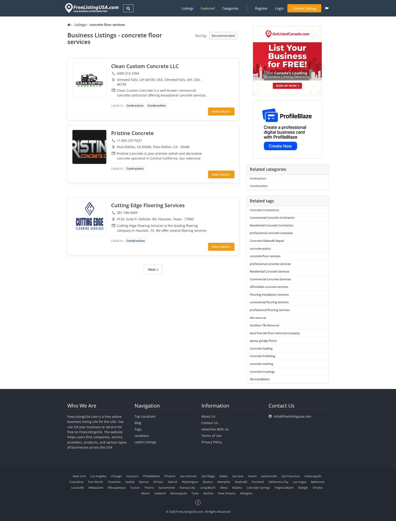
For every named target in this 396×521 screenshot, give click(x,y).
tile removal (258, 318)
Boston (208, 482)
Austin (252, 476)
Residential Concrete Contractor (271, 225)
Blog (138, 423)
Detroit (172, 482)
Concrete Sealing (261, 348)
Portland (258, 482)
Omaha (318, 487)
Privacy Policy (211, 442)
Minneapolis (178, 493)
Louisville (77, 487)
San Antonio (188, 476)
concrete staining (261, 364)
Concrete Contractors (264, 210)
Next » (153, 269)
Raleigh (303, 487)
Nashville (241, 482)
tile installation (260, 379)
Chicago (116, 476)
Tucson (135, 487)
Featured (208, 8)
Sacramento (167, 487)
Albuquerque (117, 487)
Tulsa (195, 493)
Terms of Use (211, 435)
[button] (326, 8)
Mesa (224, 487)
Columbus (76, 482)
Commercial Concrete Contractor (272, 217)
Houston (132, 476)
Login (279, 8)
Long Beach (208, 487)
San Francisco (290, 476)
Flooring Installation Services (269, 294)
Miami (145, 493)
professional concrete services (270, 264)
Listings (187, 8)
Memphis (223, 482)
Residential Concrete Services (269, 271)
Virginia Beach (284, 487)
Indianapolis (313, 476)
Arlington (246, 493)
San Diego (208, 476)
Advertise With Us (215, 429)
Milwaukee (95, 487)
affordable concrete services (269, 287)
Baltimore (317, 482)
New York (79, 476)
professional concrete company (271, 233)
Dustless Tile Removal (264, 325)
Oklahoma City (278, 482)
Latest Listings (145, 442)
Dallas (224, 476)
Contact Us (209, 423)
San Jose (237, 476)
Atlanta (237, 487)
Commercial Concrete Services (270, 279)
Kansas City (187, 487)
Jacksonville (269, 476)
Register (261, 8)
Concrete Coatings (262, 371)
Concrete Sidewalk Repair (267, 241)
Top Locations (145, 416)
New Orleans (226, 493)
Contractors (134, 105)
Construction (156, 105)
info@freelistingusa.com (292, 416)
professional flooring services (270, 310)
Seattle (130, 482)
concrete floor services (265, 256)
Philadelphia (151, 476)
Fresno (149, 487)
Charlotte (114, 482)
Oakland (160, 493)
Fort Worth (95, 482)
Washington (190, 482)
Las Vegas (299, 482)
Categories (230, 8)
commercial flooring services (269, 302)
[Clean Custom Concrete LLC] (89, 80)
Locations (142, 435)
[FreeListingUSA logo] (91, 7)
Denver (144, 482)
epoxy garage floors (263, 341)
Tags (138, 429)
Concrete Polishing (262, 356)
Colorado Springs (258, 487)
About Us (208, 416)
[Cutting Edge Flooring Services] (89, 219)
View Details (221, 111)
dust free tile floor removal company (275, 333)
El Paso (158, 482)
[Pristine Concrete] (89, 147)
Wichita (208, 493)
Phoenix (170, 476)
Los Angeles (98, 476)
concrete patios (260, 248)
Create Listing (304, 8)
